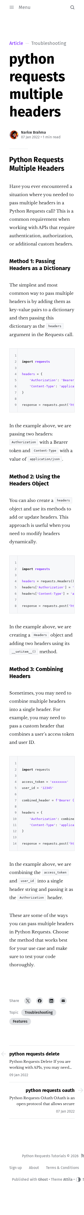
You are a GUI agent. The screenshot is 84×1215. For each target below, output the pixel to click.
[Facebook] (39, 1000)
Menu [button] (25, 7)
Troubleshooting (39, 1012)
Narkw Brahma (33, 132)
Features (20, 1021)
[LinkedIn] (51, 1000)
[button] (72, 7)
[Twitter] (27, 1000)
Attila (68, 1179)
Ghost (43, 1179)
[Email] (63, 1000)
